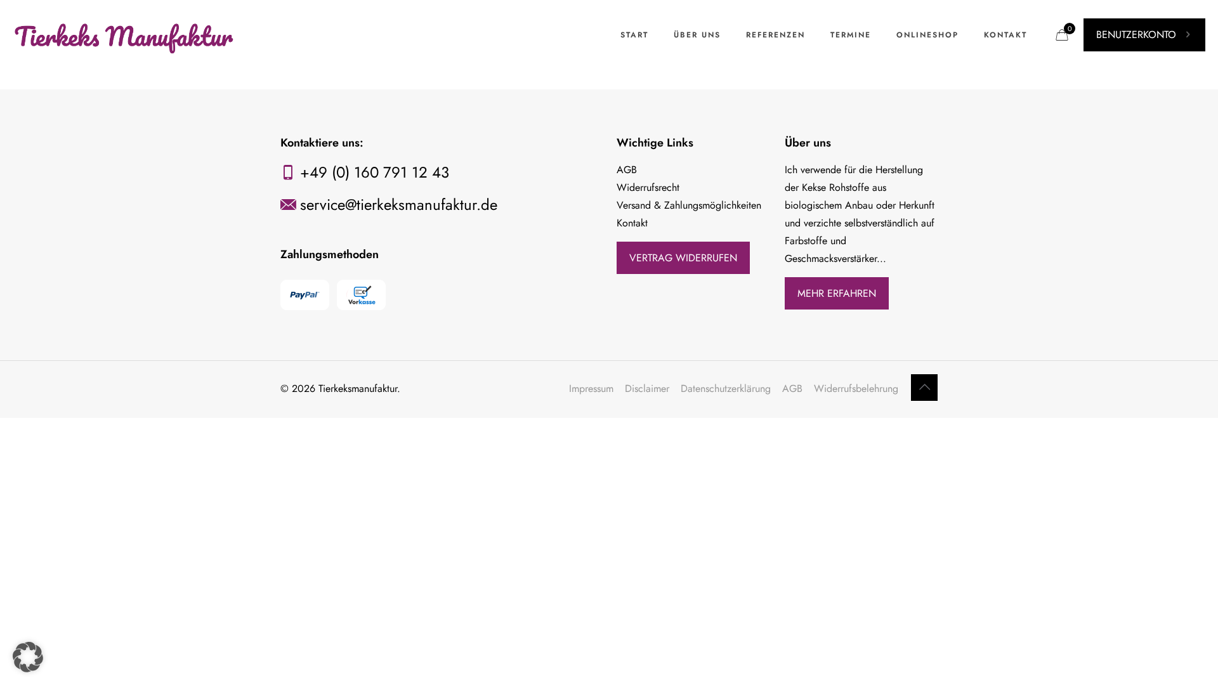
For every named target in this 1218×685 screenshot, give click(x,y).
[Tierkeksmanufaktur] (125, 35)
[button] (28, 657)
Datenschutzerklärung (726, 388)
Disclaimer (647, 388)
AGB (792, 388)
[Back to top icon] (924, 387)
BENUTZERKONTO (1136, 34)
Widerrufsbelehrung (856, 388)
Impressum (591, 388)
